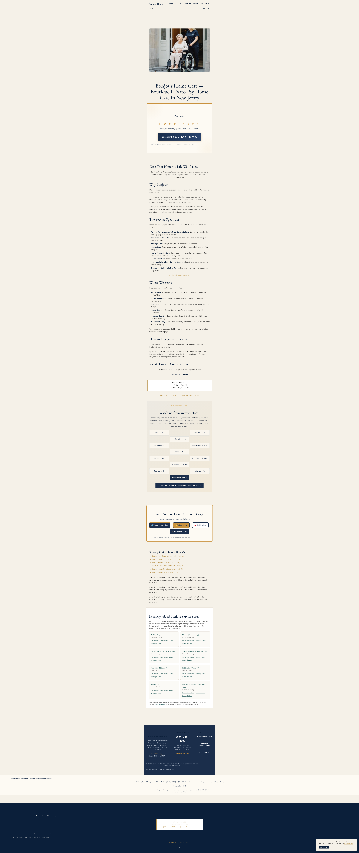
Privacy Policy (213, 782)
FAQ (184, 786)
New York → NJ (200, 433)
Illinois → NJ (159, 458)
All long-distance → (179, 477)
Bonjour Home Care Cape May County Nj (167, 569)
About (8, 833)
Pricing (32, 833)
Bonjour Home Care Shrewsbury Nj (165, 572)
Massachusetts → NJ (200, 445)
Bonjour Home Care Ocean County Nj (166, 562)
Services (15, 833)
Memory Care (168, 640)
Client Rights (182, 782)
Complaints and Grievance (197, 782)
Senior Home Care (157, 640)
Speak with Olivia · (179, 137)
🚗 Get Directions (200, 525)
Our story (181, 395)
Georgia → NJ (159, 471)
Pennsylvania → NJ (199, 458)
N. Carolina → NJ (179, 439)
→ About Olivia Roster (182, 753)
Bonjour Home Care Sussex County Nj (166, 559)
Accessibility (177, 786)
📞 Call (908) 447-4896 (179, 531)
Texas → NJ (179, 452)
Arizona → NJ (200, 471)
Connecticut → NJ (179, 465)
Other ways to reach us (168, 395)
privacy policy (348, 843)
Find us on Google (179, 843)
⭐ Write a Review (181, 525)
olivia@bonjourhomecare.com (186, 827)
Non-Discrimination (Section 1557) (164, 782)
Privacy (48, 833)
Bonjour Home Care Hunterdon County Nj (167, 566)
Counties (24, 833)
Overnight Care (156, 643)
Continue (323, 847)
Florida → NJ (159, 433)
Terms (222, 782)
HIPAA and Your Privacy (143, 782)
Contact (40, 833)
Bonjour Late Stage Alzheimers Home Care (168, 556)
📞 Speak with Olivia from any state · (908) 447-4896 (179, 485)
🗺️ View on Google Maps (159, 525)
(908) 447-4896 (160, 704)
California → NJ (159, 445)
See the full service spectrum (180, 275)
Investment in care (193, 395)
